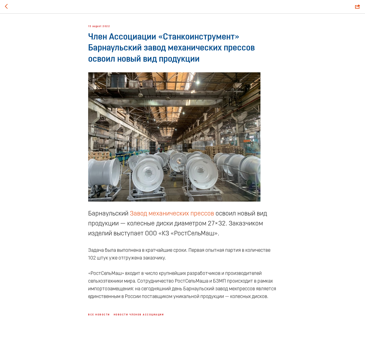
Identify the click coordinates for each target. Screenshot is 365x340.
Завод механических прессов (172, 214)
